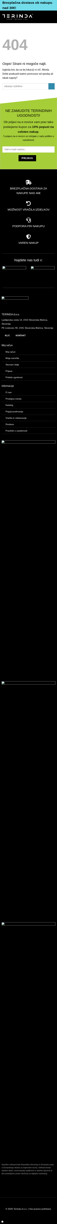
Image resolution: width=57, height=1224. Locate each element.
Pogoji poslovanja (14, 411)
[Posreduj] (51, 86)
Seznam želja (12, 364)
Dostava (10, 424)
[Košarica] (47, 16)
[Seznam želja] (41, 16)
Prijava (9, 371)
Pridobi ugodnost (14, 377)
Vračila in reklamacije (16, 418)
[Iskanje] (36, 17)
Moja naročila (12, 358)
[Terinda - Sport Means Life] (17, 17)
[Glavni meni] (53, 17)
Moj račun (11, 352)
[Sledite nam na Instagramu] (7, 1203)
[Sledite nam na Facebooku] (2, 1203)
